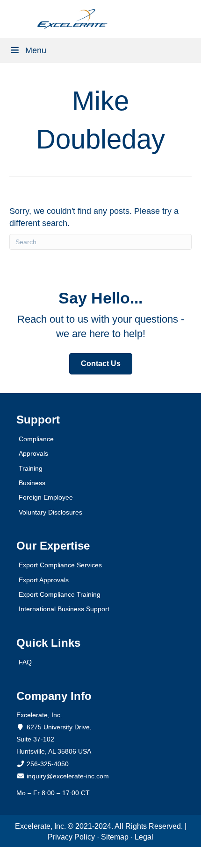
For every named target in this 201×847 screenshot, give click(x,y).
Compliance (36, 439)
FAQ (25, 662)
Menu (35, 50)
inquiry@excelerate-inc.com (67, 776)
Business (32, 483)
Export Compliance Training (59, 594)
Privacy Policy (71, 837)
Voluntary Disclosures (50, 512)
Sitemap (115, 837)
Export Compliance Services (60, 565)
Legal (144, 837)
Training (31, 468)
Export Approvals (44, 580)
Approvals (33, 453)
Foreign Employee (46, 497)
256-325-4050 (48, 764)
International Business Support (64, 609)
